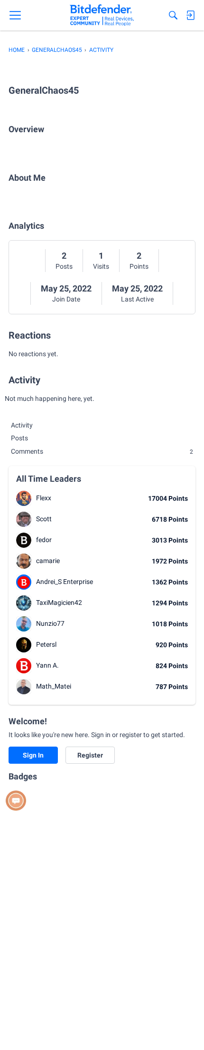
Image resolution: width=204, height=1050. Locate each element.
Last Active (137, 299)
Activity (22, 425)
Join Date (66, 299)
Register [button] (90, 755)
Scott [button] (44, 519)
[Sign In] (190, 15)
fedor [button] (44, 540)
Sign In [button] (33, 755)
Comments (102, 451)
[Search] (173, 15)
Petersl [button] (46, 644)
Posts (64, 266)
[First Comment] (16, 800)
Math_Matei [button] (53, 686)
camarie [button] (48, 560)
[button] (23, 498)
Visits (101, 266)
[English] (102, 15)
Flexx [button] (43, 498)
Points (139, 266)
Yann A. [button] (47, 665)
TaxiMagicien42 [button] (59, 602)
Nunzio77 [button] (50, 623)
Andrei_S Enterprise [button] (64, 581)
